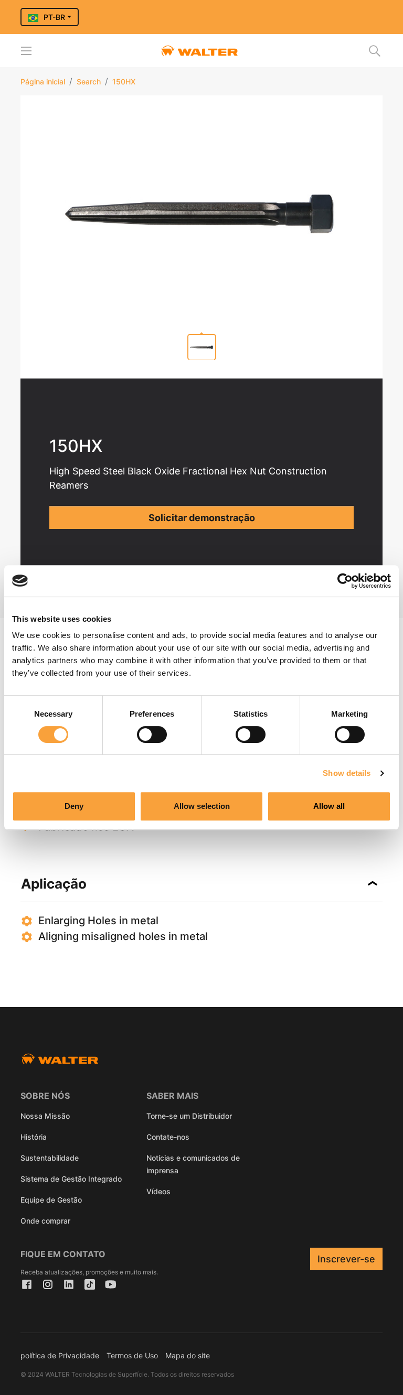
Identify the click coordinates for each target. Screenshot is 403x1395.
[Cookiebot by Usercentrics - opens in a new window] (345, 581)
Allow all (329, 806)
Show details (346, 773)
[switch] (152, 734)
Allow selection (202, 806)
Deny (74, 806)
